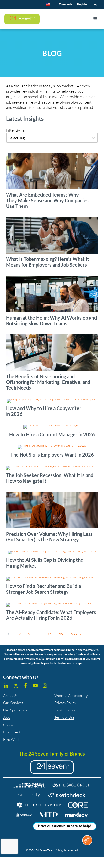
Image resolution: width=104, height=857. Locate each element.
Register (82, 4)
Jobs (6, 717)
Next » (76, 634)
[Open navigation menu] (95, 19)
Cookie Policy (65, 710)
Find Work (11, 739)
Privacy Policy (65, 702)
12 (61, 634)
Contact (9, 725)
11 (49, 634)
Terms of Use (64, 717)
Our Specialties (15, 710)
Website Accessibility (71, 695)
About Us (10, 695)
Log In (96, 4)
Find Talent (11, 732)
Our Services (13, 702)
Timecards (65, 4)
